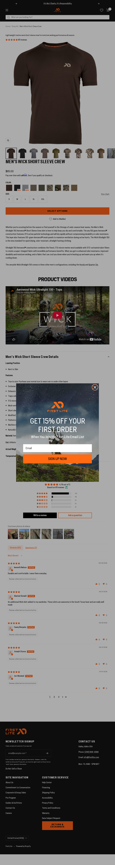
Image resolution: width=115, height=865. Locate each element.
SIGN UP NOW (57, 459)
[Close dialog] (95, 387)
